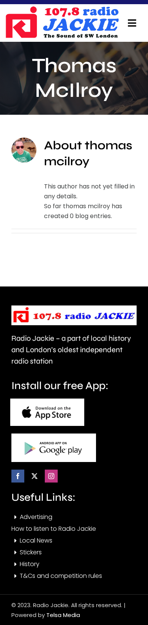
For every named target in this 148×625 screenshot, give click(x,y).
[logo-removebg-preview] (74, 308)
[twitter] (34, 476)
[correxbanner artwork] (62, 9)
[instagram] (51, 476)
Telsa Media (63, 615)
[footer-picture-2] (53, 436)
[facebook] (17, 476)
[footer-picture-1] (47, 401)
